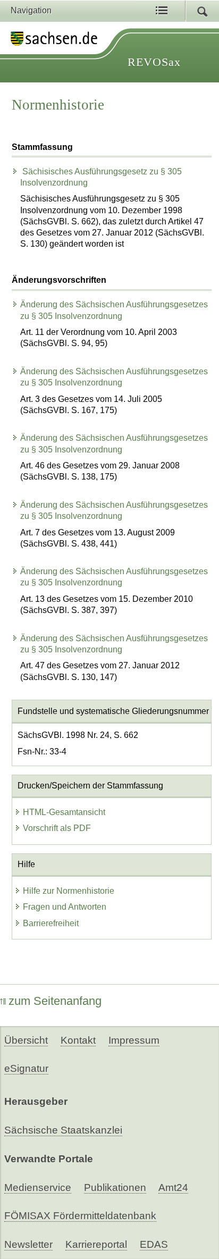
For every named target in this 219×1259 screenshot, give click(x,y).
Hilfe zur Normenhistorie (68, 890)
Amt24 (173, 1187)
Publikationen (115, 1187)
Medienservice (37, 1187)
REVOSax (154, 62)
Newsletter (28, 1244)
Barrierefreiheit (51, 923)
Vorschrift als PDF (57, 828)
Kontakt (78, 1040)
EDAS (154, 1244)
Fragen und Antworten (64, 906)
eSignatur (26, 1068)
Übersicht (26, 1040)
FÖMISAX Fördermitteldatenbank (80, 1215)
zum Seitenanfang (55, 1001)
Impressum (133, 1040)
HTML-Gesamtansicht (64, 812)
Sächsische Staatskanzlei (63, 1130)
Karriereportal (96, 1244)
